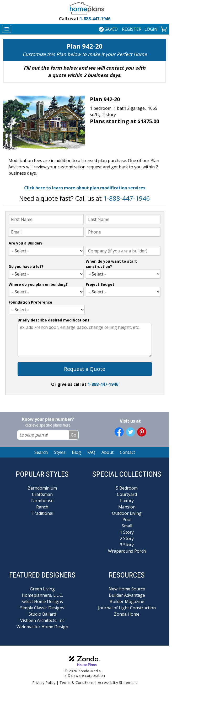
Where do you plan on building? (38, 284)
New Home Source (127, 589)
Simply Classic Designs (42, 608)
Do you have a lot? (26, 266)
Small (127, 526)
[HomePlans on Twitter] (130, 432)
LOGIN (151, 29)
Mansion (127, 507)
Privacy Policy (43, 682)
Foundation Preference (30, 302)
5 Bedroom (127, 488)
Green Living (42, 589)
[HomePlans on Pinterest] (141, 432)
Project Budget (100, 284)
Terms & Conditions (77, 682)
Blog (76, 452)
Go (73, 435)
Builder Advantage (127, 595)
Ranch (42, 507)
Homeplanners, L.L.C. (42, 595)
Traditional (42, 513)
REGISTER (131, 29)
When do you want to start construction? (111, 264)
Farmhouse (42, 500)
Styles (60, 452)
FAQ (91, 452)
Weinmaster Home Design (42, 627)
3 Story (127, 545)
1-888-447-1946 (84, 19)
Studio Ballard (42, 614)
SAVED (111, 29)
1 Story (127, 532)
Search (41, 452)
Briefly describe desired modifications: (54, 320)
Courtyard (127, 494)
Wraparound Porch (127, 551)
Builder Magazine (127, 601)
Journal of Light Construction (127, 608)
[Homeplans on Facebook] (119, 432)
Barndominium (42, 488)
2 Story (127, 538)
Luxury (127, 500)
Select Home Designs (42, 601)
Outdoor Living (127, 513)
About (107, 452)
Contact (127, 452)
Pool (126, 519)
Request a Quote (84, 368)
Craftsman (42, 494)
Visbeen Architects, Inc (42, 620)
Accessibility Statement (117, 682)
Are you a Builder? (25, 243)
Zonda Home (126, 614)
